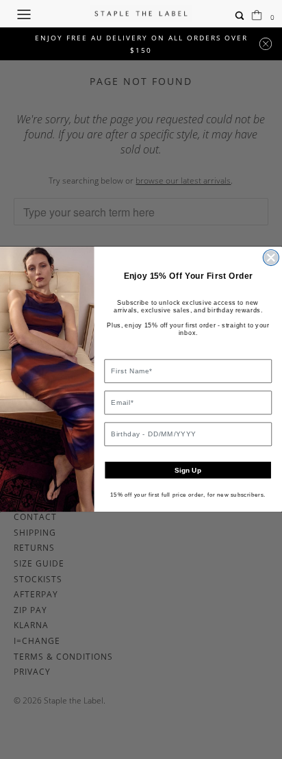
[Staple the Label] (141, 13)
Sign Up (188, 470)
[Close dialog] (271, 258)
